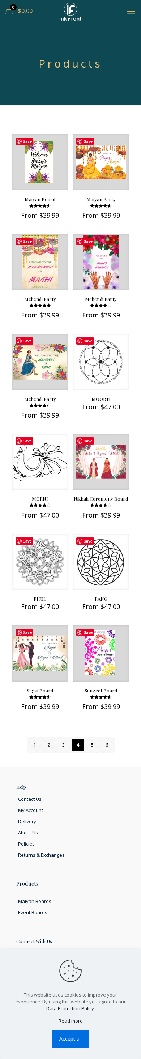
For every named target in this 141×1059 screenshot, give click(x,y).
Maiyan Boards (34, 901)
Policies (26, 843)
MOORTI (101, 399)
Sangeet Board (101, 690)
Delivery (27, 821)
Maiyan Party (101, 199)
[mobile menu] (131, 11)
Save (27, 141)
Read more (71, 1020)
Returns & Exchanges (41, 855)
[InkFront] (70, 11)
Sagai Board (40, 690)
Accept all (70, 1038)
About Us (28, 832)
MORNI (40, 499)
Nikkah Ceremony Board (101, 499)
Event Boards (32, 912)
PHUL (40, 599)
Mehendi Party (40, 299)
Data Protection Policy (70, 1008)
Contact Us (30, 799)
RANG (101, 599)
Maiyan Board (40, 199)
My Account (30, 810)
